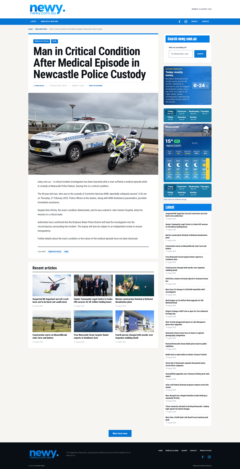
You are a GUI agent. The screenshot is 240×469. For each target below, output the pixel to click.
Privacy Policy (206, 451)
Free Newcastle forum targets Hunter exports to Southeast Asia (184, 258)
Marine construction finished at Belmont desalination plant (186, 236)
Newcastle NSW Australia (202, 466)
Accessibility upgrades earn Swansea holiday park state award (187, 375)
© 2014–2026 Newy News (36, 466)
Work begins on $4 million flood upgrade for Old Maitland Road (184, 301)
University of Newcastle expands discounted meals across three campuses (185, 364)
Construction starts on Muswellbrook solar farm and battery (186, 247)
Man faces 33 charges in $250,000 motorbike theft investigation (185, 290)
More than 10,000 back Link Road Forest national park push (187, 418)
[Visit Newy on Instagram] (186, 21)
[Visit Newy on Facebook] (179, 21)
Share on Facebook (95, 86)
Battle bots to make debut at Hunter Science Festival (186, 354)
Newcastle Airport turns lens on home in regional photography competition (185, 334)
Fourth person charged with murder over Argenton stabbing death (185, 269)
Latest (33, 21)
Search (200, 54)
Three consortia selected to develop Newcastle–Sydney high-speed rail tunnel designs (187, 407)
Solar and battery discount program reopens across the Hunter (187, 386)
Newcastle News (172, 451)
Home (160, 451)
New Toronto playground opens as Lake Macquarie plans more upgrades (185, 323)
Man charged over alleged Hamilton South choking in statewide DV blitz (186, 396)
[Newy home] (47, 9)
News (54, 41)
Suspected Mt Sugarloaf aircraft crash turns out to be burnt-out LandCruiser (186, 214)
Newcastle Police (41, 29)
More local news (120, 433)
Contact (205, 21)
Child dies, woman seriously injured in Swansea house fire (187, 280)
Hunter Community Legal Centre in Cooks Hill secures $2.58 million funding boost (187, 225)
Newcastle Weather (49, 21)
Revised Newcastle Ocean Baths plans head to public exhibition (186, 345)
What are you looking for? (178, 47)
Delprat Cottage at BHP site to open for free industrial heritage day (187, 312)
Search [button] (194, 21)
